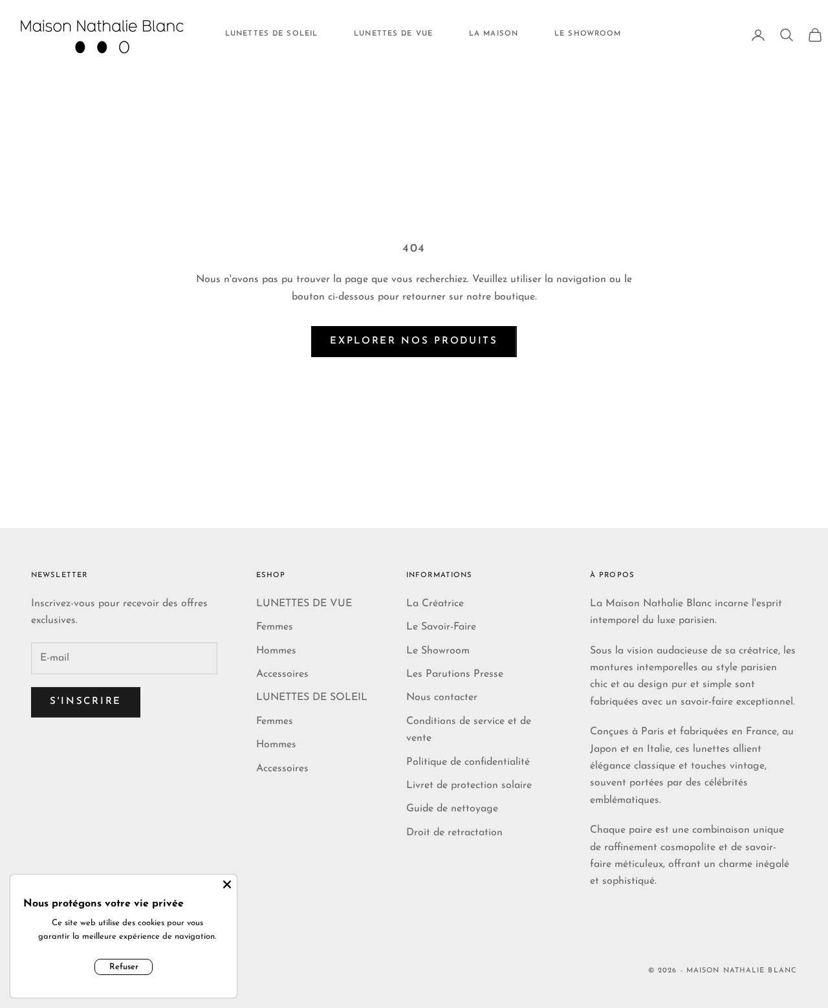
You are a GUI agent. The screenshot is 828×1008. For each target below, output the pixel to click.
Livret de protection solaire (469, 785)
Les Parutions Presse (454, 674)
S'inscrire (86, 702)
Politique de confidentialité (468, 762)
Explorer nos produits (414, 341)
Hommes (276, 651)
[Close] (227, 884)
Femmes (274, 627)
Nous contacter (441, 697)
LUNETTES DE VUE (393, 34)
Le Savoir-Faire (441, 627)
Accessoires (282, 674)
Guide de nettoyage (452, 809)
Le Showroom (438, 651)
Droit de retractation (454, 832)
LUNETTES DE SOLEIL (271, 34)
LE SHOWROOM (587, 34)
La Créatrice (435, 603)
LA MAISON (493, 34)
